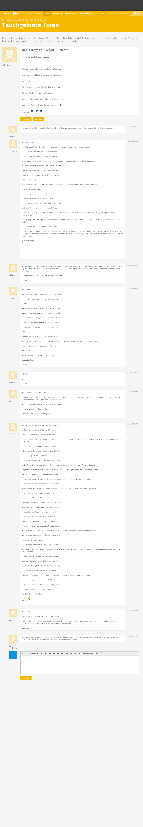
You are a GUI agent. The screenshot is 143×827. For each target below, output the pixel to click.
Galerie (39, 13)
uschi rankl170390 (13, 647)
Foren (47, 13)
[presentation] (22, 653)
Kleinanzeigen (71, 13)
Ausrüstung (57, 13)
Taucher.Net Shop (136, 13)
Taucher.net (11, 13)
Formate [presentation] (33, 654)
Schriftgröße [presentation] (87, 654)
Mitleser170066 (14, 137)
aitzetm (12, 401)
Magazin (85, 13)
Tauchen (29, 13)
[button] (23, 653)
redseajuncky (7, 65)
